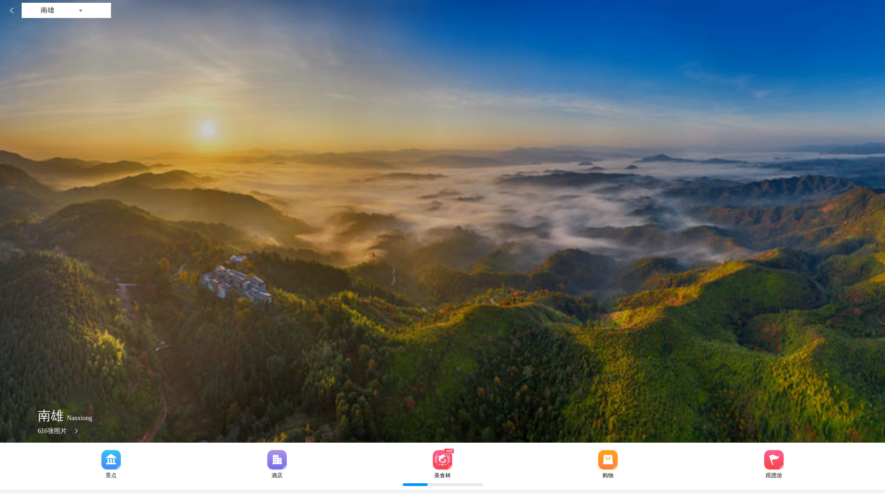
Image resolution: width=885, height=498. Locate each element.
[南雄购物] (608, 459)
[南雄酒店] (277, 459)
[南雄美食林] (442, 459)
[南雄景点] (111, 459)
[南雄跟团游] (773, 459)
